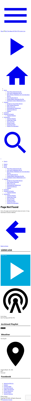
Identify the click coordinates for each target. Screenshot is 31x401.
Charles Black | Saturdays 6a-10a (15, 99)
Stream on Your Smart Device (14, 103)
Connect (6, 102)
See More (3, 328)
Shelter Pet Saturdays (12, 126)
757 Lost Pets (10, 121)
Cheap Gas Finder (11, 120)
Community (7, 117)
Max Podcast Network (13, 105)
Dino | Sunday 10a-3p (12, 97)
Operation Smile (11, 124)
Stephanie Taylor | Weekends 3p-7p (16, 100)
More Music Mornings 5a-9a (14, 91)
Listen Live (6, 250)
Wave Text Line (11, 106)
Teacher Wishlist (11, 115)
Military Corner (11, 123)
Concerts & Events (9, 114)
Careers (9, 111)
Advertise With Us (12, 109)
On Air (5, 90)
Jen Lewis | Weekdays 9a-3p (14, 93)
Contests (6, 112)
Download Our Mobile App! (14, 108)
